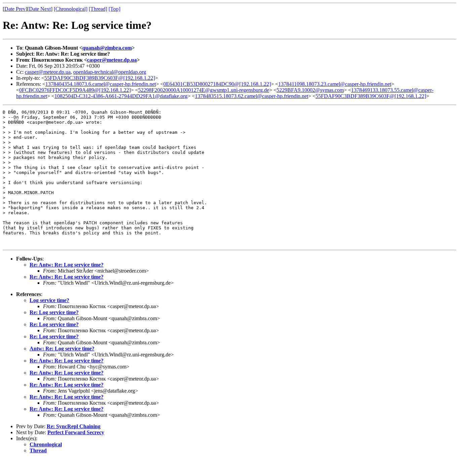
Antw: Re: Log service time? (62, 348)
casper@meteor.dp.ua (112, 60)
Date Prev (15, 9)
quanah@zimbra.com (107, 48)
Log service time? (49, 300)
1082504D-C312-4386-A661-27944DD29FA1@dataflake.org (120, 96)
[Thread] (98, 9)
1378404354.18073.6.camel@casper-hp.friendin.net (100, 84)
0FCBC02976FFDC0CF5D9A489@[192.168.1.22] (75, 90)
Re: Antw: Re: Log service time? (66, 265)
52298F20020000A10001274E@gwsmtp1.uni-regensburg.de (203, 90)
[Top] (114, 9)
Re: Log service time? (54, 312)
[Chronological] (70, 9)
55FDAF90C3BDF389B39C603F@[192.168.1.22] (99, 78)
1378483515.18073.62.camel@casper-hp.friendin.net (251, 96)
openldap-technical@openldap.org (109, 72)
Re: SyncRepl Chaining (73, 426)
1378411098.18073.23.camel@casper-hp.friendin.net (334, 84)
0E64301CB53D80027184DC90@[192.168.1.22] (217, 84)
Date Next (40, 9)
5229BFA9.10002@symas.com (310, 90)
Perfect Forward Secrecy (75, 432)
